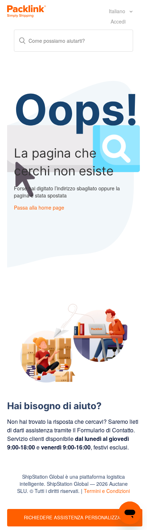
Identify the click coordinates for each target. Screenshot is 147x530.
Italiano (118, 11)
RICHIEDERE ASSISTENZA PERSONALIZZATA (75, 517)
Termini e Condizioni (107, 490)
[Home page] (26, 10)
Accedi (118, 21)
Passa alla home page (39, 207)
